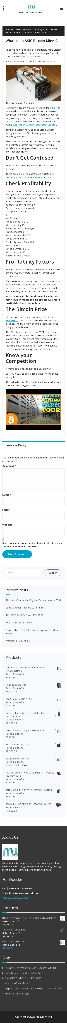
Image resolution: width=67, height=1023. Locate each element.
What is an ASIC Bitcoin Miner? (33, 32)
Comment (9, 465)
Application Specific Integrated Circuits (34, 124)
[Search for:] (24, 572)
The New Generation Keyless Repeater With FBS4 (33, 600)
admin (10, 29)
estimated (12, 320)
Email (6, 509)
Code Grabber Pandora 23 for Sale (25, 607)
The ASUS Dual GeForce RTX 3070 (24, 615)
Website (7, 524)
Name (6, 494)
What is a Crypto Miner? (19, 622)
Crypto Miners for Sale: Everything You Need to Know (33, 988)
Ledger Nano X (18, 177)
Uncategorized (41, 29)
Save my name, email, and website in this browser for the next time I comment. (32, 544)
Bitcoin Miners (26, 29)
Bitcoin (53, 107)
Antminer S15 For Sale (18, 640)
